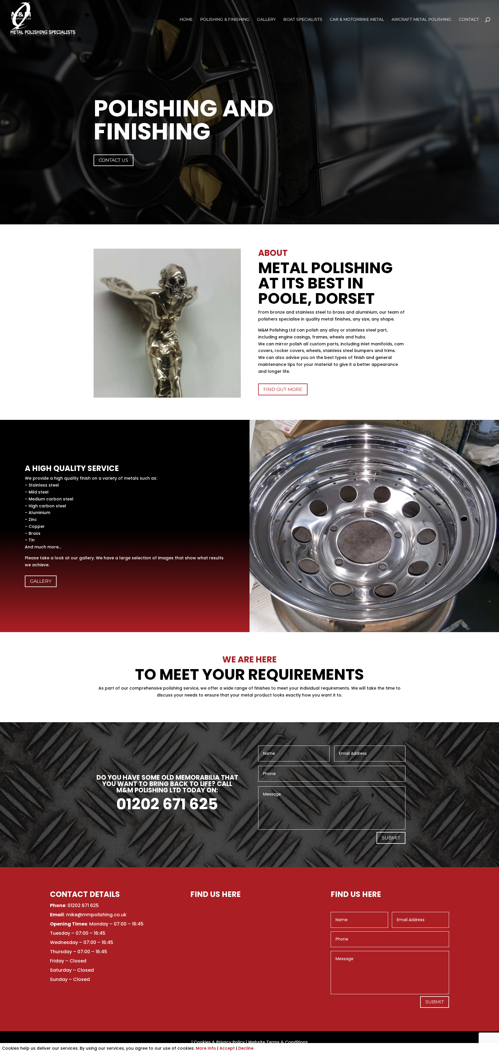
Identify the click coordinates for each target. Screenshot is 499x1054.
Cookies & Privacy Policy (219, 1042)
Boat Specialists (302, 19)
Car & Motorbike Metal (357, 19)
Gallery (266, 19)
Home (186, 19)
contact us (113, 160)
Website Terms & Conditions (278, 1042)
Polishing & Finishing (225, 19)
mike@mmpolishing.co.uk (96, 914)
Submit (391, 838)
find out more (282, 389)
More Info (206, 1048)
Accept (227, 1048)
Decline (246, 1048)
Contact (469, 19)
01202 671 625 (167, 804)
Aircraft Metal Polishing (421, 19)
